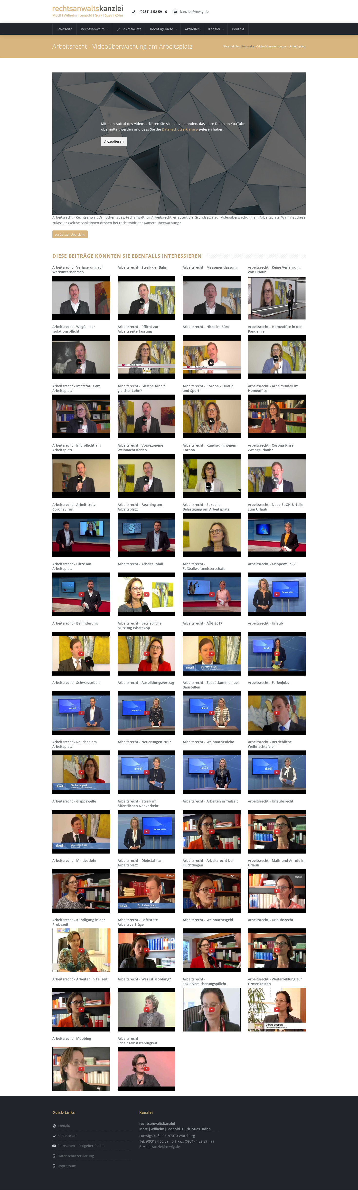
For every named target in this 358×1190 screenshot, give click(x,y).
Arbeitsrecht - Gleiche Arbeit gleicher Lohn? (141, 388)
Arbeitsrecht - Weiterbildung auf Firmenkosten (275, 981)
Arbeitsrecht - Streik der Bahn (142, 267)
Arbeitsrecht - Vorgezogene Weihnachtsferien (140, 447)
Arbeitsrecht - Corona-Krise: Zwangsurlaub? (271, 447)
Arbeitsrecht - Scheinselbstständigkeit (137, 1040)
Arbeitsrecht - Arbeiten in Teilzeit (210, 801)
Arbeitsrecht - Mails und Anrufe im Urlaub (276, 862)
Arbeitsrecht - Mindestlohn (74, 860)
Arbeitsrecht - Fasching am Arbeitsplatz (140, 506)
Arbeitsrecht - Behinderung (75, 623)
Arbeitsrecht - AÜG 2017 (202, 623)
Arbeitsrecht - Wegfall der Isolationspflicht (73, 328)
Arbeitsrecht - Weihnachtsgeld (208, 919)
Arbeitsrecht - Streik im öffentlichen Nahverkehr (138, 803)
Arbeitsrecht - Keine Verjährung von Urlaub (274, 269)
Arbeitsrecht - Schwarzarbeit (76, 682)
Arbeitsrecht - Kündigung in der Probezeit (78, 921)
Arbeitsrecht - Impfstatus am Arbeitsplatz (76, 388)
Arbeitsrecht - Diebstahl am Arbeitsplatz (140, 862)
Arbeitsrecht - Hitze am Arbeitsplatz (71, 566)
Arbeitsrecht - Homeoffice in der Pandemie (275, 328)
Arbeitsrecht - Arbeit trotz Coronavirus (74, 506)
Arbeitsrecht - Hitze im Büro (206, 326)
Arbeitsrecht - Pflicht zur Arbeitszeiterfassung (138, 328)
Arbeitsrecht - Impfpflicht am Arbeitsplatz (76, 447)
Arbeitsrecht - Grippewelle (74, 801)
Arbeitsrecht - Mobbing (71, 1038)
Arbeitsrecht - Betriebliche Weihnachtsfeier (270, 744)
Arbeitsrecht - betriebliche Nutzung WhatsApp (139, 625)
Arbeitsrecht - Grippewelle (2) (272, 564)
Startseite (247, 46)
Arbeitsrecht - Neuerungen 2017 (144, 742)
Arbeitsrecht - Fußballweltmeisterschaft (204, 566)
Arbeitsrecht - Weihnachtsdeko (208, 742)
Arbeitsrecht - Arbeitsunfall (140, 564)
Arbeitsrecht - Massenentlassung (210, 267)
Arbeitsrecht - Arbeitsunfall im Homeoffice (273, 388)
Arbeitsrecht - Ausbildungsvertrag (146, 682)
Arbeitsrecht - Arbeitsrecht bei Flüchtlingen (208, 862)
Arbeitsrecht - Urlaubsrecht (270, 801)
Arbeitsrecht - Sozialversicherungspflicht (204, 981)
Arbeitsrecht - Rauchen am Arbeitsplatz (74, 744)
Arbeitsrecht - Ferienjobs (268, 682)
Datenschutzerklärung (180, 129)
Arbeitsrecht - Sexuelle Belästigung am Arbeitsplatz (206, 506)
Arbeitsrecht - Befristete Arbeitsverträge (138, 921)
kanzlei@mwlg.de (194, 11)
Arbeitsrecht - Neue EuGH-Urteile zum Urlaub (275, 506)
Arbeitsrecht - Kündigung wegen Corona (209, 447)
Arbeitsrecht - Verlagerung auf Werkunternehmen (77, 269)
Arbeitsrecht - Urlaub (265, 623)
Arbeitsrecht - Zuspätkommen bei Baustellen (211, 684)
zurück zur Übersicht (70, 234)
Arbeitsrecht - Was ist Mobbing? (144, 979)
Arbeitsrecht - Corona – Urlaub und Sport (208, 388)
